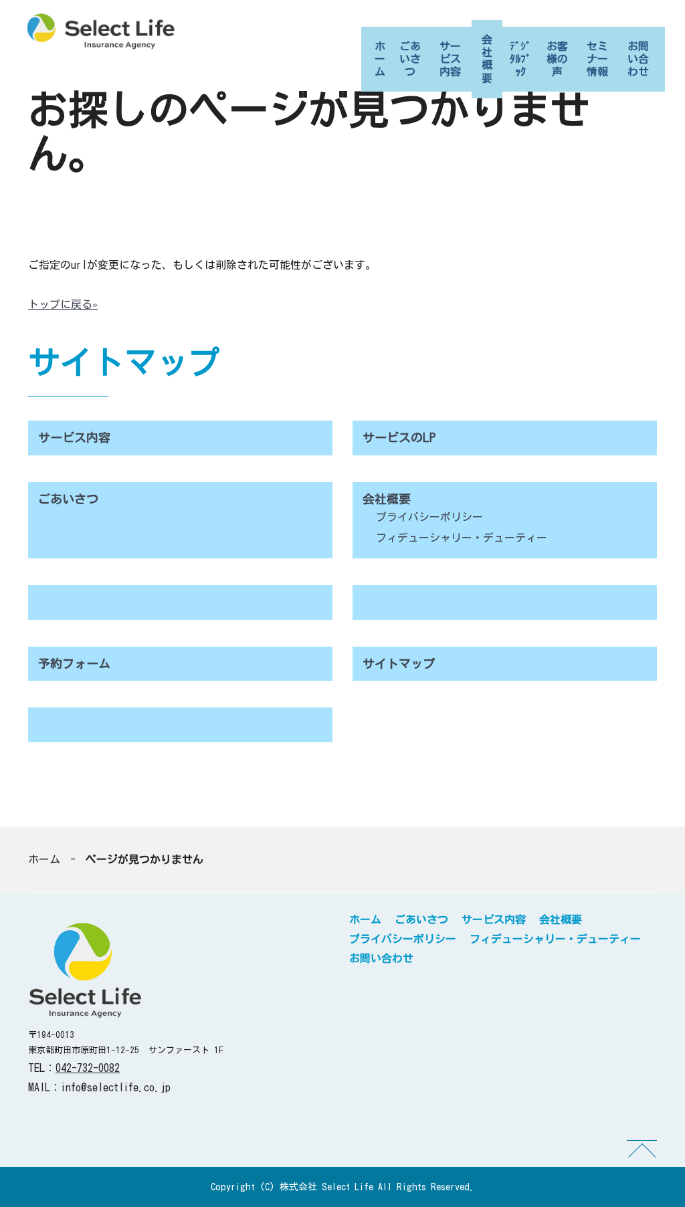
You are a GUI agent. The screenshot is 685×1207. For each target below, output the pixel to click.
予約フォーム (74, 663)
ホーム (380, 59)
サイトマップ (399, 663)
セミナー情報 (597, 59)
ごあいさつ (410, 59)
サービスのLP (399, 437)
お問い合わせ (638, 59)
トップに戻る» (63, 304)
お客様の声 (557, 59)
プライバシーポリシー (429, 517)
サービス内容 (450, 59)
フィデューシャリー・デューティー (461, 537)
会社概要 (487, 59)
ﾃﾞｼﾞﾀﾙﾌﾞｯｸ (520, 59)
